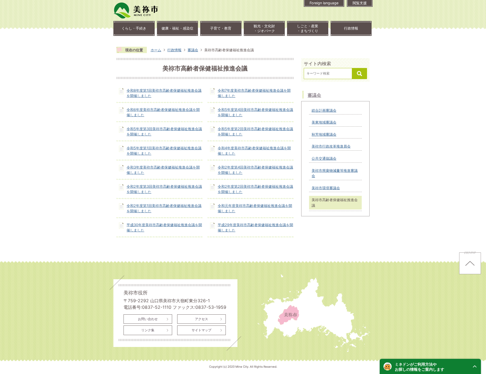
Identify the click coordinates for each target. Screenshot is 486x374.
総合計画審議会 (324, 110)
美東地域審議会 (324, 122)
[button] (430, 366)
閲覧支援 (360, 3)
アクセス (201, 319)
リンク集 (147, 330)
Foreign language (324, 3)
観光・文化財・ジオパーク (264, 28)
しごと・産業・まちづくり (307, 28)
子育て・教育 (220, 28)
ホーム (156, 50)
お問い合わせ (148, 319)
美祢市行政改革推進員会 (331, 146)
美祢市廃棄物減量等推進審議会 (335, 173)
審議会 (193, 50)
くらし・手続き (134, 28)
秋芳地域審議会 (324, 134)
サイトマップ (201, 330)
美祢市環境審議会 (326, 188)
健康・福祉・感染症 (177, 28)
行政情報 (351, 28)
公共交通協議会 (324, 158)
